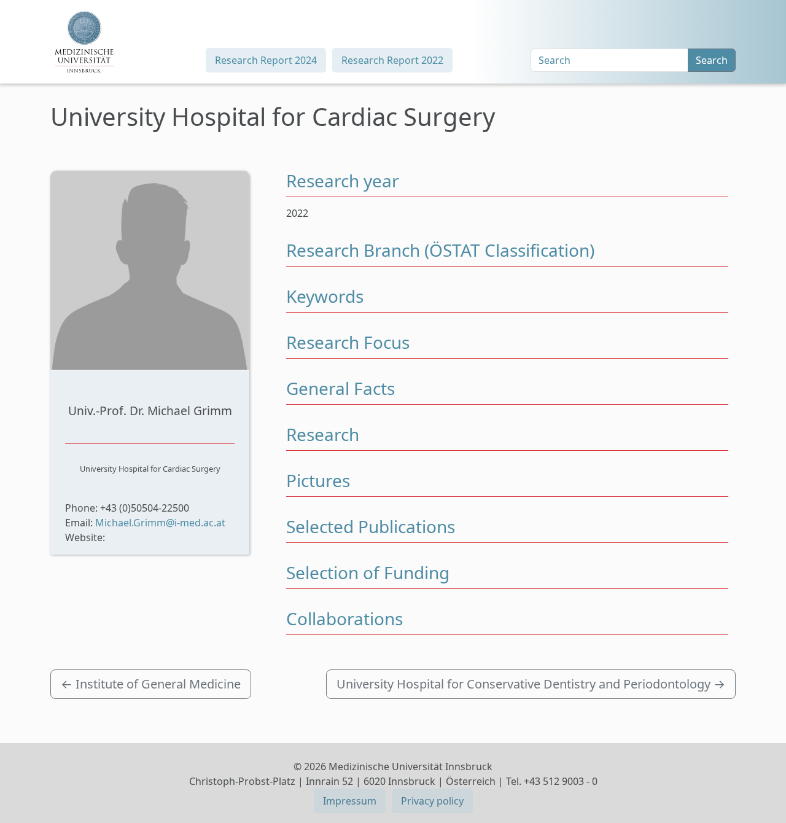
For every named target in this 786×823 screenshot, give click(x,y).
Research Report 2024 (266, 60)
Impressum (349, 801)
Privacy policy (432, 801)
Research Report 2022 (392, 60)
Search (712, 60)
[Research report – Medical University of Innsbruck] (84, 42)
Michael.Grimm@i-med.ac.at (160, 522)
